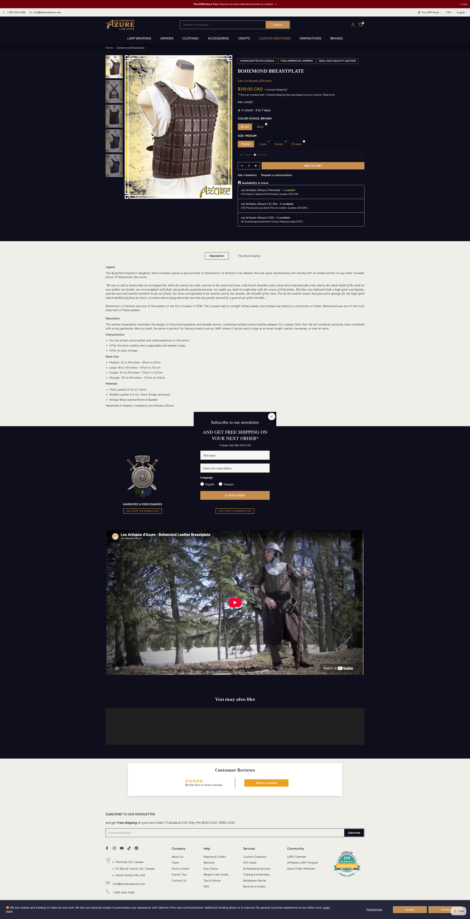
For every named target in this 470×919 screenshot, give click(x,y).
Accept (410, 909)
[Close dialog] (271, 416)
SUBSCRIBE (235, 495)
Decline (445, 909)
